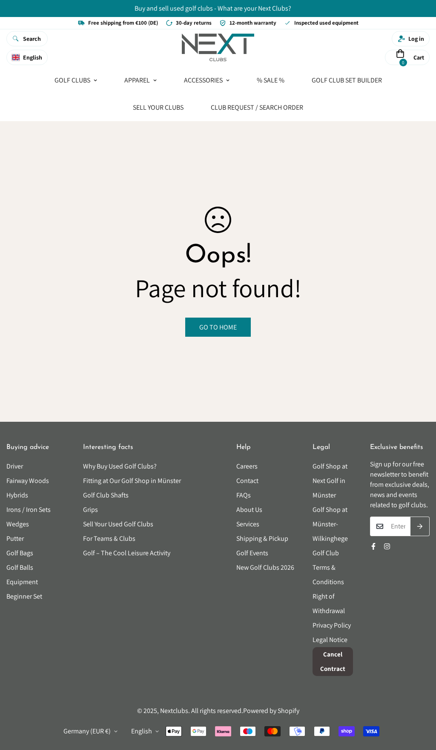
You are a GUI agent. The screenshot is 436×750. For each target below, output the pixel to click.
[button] (400, 57)
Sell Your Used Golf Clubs (118, 524)
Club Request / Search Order (257, 106)
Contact (247, 480)
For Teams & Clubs (109, 538)
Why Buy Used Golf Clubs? (120, 466)
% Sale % (270, 79)
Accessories (203, 79)
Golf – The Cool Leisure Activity (126, 552)
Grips (90, 509)
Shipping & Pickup (262, 538)
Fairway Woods (27, 480)
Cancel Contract (332, 661)
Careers (247, 466)
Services (247, 524)
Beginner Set (24, 596)
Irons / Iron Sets (28, 509)
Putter (15, 538)
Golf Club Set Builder (347, 79)
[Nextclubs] (218, 48)
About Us (249, 509)
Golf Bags (19, 552)
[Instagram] (387, 546)
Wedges (17, 524)
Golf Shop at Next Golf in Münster (330, 481)
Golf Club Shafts (106, 495)
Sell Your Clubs (158, 106)
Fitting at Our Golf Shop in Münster (132, 480)
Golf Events (252, 552)
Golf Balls (19, 567)
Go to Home (218, 327)
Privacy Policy (332, 625)
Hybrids (17, 495)
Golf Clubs (72, 79)
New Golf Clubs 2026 (265, 567)
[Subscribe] (420, 526)
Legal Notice (330, 639)
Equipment (22, 581)
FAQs (243, 495)
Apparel (137, 79)
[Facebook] (373, 546)
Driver (14, 466)
